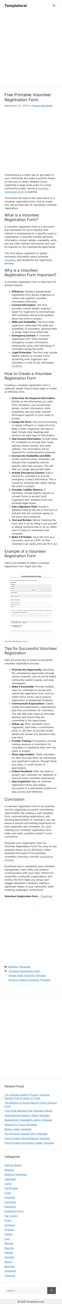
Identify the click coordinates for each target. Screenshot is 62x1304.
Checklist (10, 1197)
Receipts (9, 1257)
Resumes (10, 1266)
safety (30, 345)
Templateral (16, 5)
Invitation (10, 1225)
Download (46, 896)
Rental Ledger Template (18, 1129)
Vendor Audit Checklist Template (27, 975)
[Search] (51, 1290)
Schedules (10, 1270)
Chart (8, 1192)
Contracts (10, 1202)
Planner (9, 1252)
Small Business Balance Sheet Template (27, 1115)
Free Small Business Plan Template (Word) (28, 1110)
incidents (17, 365)
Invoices (9, 1229)
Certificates (11, 1188)
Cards (8, 1183)
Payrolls (9, 1248)
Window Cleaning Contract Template (29, 979)
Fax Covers (11, 1215)
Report (8, 1261)
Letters (8, 1234)
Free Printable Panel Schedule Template (27, 1138)
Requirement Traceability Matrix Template (28, 1119)
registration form (14, 191)
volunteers (10, 260)
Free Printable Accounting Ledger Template (29, 1142)
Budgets (9, 1169)
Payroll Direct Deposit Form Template (26, 1133)
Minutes (9, 1243)
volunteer (43, 188)
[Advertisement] (31, 49)
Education (10, 1206)
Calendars (10, 1179)
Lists (7, 1238)
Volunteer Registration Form (24, 971)
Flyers (8, 1220)
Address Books (13, 1165)
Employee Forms (14, 1211)
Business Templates (19, 966)
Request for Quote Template (21, 1124)
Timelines (10, 1275)
